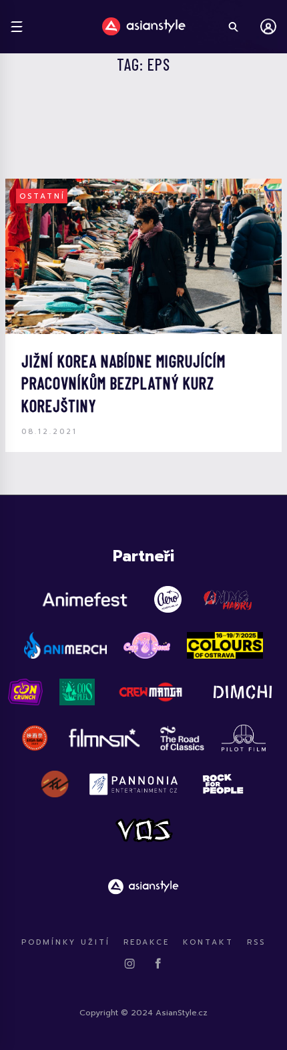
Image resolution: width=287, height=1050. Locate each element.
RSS (256, 942)
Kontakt (208, 942)
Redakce (146, 942)
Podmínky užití (65, 942)
